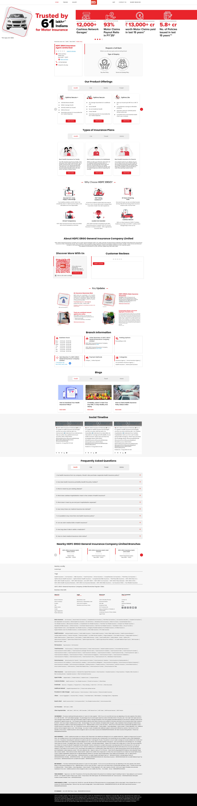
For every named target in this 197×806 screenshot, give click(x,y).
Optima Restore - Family (116, 637)
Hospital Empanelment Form (73, 688)
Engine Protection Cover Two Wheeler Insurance (65, 630)
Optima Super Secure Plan (89, 639)
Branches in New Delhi (60, 590)
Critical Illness (102, 681)
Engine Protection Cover (59, 628)
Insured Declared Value (125, 622)
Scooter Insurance (82, 630)
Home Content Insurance (60, 666)
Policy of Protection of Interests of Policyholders (107, 609)
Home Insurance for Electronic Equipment (128, 662)
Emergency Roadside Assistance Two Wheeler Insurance (101, 628)
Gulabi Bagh (57, 569)
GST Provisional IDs (103, 607)
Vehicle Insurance (74, 626)
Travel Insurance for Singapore (91, 655)
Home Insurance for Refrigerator (95, 662)
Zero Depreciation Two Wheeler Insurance (76, 628)
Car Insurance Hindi (79, 701)
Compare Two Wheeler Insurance (125, 624)
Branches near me (59, 41)
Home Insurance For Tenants (71, 660)
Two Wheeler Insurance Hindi (92, 701)
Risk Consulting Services (59, 674)
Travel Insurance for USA (75, 657)
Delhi (67, 41)
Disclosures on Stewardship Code (84, 601)
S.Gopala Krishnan (94, 677)
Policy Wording (86, 685)
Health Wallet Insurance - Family (90, 637)
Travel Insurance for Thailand (61, 657)
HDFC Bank (66, 707)
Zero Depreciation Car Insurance (61, 622)
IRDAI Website (98, 695)
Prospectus (70, 685)
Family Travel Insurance (93, 648)
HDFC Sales (100, 710)
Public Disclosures (58, 613)
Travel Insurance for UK (100, 657)
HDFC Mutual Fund (92, 710)
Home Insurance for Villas (111, 666)
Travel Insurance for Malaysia (61, 655)
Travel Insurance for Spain (106, 655)
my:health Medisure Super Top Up (122, 639)
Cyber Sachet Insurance (70, 672)
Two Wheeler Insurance (59, 624)
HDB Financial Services (110, 710)
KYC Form (100, 685)
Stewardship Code (81, 600)
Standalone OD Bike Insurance (61, 626)
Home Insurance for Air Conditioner (62, 662)
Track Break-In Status (117, 626)
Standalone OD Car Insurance (102, 622)
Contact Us (124, 600)
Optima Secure (70, 637)
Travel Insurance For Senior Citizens (62, 651)
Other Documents (108, 685)
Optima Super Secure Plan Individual (104, 639)
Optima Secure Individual (60, 639)
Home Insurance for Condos (96, 666)
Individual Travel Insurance (80, 648)
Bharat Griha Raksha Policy (82, 666)
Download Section (103, 601)
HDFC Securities (83, 710)
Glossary (81, 695)
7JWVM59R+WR (60, 363)
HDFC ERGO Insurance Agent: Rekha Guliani (70, 550)
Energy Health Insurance (131, 635)
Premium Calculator (72, 635)
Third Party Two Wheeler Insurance (108, 624)
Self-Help (101, 603)
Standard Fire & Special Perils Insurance (86, 672)
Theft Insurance (71, 666)
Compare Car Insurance (135, 619)
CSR (55, 605)
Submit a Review (71, 51)
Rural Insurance (100, 672)
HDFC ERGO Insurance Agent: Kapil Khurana (99, 550)
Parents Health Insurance (98, 633)
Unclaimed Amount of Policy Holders (107, 612)
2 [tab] (97, 39)
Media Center (57, 607)
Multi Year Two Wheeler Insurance (103, 626)
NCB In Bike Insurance (93, 630)
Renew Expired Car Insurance (77, 622)
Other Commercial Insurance (84, 674)
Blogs (123, 601)
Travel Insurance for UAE (88, 657)
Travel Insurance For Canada (130, 651)
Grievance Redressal (126, 603)
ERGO (71, 707)
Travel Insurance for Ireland (104, 653)
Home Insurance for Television (101, 660)
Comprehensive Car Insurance (94, 619)
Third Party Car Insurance (109, 619)
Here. (65, 641)
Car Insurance (68, 619)
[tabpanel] (98, 22)
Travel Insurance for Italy (117, 653)
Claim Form (93, 685)
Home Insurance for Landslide (61, 664)
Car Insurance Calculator (122, 619)
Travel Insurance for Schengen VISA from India (83, 651)
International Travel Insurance (114, 657)
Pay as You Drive (128, 626)
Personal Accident (83, 635)
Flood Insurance (110, 664)
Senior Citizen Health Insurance (112, 633)
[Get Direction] (70, 364)
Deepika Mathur (67, 677)
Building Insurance (90, 664)
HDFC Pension (120, 710)
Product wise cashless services (88, 688)
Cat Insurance (75, 645)
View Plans (71, 173)
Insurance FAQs (74, 695)
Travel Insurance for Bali (116, 651)
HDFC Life (76, 710)
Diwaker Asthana (76, 677)
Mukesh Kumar (85, 677)
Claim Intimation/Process (105, 600)
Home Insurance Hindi (106, 701)
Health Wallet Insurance (59, 637)
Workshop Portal (103, 605)
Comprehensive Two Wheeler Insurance (89, 624)
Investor (56, 603)
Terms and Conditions (82, 603)
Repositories (115, 695)
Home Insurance (84, 692)
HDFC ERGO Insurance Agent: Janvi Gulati (126, 550)
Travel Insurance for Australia (102, 651)
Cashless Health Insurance (60, 635)
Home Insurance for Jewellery (79, 662)
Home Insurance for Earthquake (77, 664)
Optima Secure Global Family (74, 639)
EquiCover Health (58, 641)
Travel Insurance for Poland (76, 655)
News (123, 605)
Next (141, 109)
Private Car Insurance (93, 681)
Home (122, 378)
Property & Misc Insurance (132, 672)
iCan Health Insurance (119, 635)
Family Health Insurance (84, 633)
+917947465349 (62, 62)
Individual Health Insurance (71, 633)
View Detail (71, 121)
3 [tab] (99, 39)
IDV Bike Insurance (119, 628)
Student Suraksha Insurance (107, 648)
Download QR (77, 273)
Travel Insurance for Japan (131, 653)
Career (55, 609)
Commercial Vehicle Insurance (87, 626)
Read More (63, 410)
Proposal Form (77, 685)
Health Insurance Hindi (68, 701)
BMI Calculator (135, 639)
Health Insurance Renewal (127, 633)
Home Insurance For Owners (86, 660)
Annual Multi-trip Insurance (121, 648)
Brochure (64, 685)
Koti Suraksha (78, 637)
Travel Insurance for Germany (89, 653)
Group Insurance (120, 672)
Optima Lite (126, 637)
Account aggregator (64, 695)
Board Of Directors (58, 600)
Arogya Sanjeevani (108, 635)
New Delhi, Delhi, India (61, 364)
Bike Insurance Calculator (73, 624)
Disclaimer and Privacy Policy (83, 605)
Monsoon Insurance (120, 664)
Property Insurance (100, 664)
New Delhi (72, 41)
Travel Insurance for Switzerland (120, 655)
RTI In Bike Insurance (104, 630)
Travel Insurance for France (74, 653)
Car (91, 378)
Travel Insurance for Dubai (60, 653)
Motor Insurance (93, 692)
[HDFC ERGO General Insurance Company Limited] (94, 2)
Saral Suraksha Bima (104, 637)
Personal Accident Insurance (105, 692)
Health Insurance (70, 681)
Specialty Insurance (71, 674)
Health (76, 378)
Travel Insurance (69, 648)
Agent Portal (102, 614)
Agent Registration (58, 611)
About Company (58, 601)
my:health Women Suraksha (95, 635)
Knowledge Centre (106, 695)
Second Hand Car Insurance (79, 619)
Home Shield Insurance (131, 664)
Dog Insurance (66, 645)
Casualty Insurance (110, 672)
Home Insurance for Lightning (110, 662)
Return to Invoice (114, 622)
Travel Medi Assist (89, 695)
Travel (106, 378)
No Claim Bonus (89, 622)
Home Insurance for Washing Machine (119, 660)
